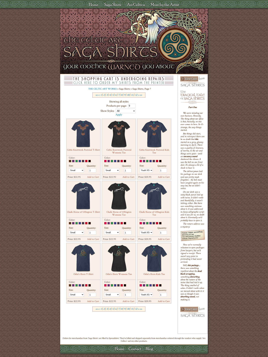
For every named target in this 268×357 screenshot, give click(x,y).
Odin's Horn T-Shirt (83, 274)
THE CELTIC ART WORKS (102, 88)
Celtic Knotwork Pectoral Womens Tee (118, 151)
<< (97, 95)
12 (136, 95)
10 (128, 95)
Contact (135, 348)
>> (141, 95)
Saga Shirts (112, 4)
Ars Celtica (136, 4)
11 (132, 95)
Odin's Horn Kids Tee (154, 274)
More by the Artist (165, 4)
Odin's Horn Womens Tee (119, 274)
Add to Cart (93, 176)
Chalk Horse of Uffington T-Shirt (83, 212)
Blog (149, 348)
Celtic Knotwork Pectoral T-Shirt (83, 149)
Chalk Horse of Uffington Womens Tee (118, 213)
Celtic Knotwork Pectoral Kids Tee (154, 151)
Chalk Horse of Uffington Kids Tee (154, 213)
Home (93, 4)
